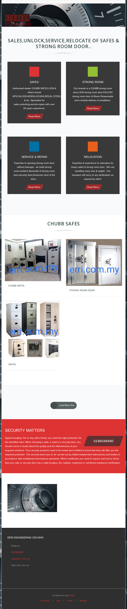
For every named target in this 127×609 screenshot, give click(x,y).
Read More (34, 116)
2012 (72, 595)
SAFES (12, 364)
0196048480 (18, 24)
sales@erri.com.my (20, 559)
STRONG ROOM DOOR (82, 290)
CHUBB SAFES (16, 285)
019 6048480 (17, 552)
